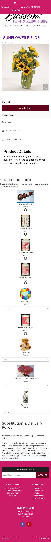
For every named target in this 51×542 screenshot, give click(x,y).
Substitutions (38, 496)
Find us (12, 496)
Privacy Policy (5, 538)
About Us (38, 488)
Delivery (38, 493)
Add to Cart (25, 108)
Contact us (38, 491)
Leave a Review (38, 498)
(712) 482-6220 (12, 493)
